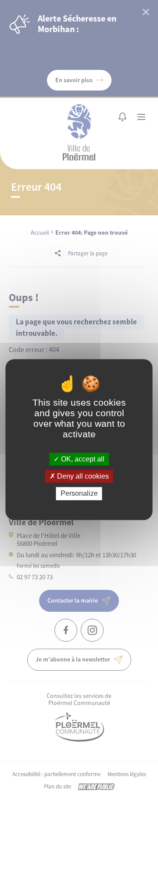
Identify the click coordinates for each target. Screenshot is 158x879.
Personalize (79, 494)
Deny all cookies (82, 476)
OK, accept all (81, 459)
